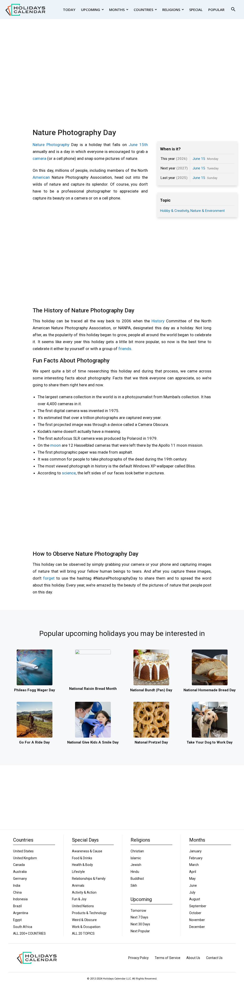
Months (117, 9)
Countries (143, 9)
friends (124, 348)
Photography (57, 144)
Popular (216, 9)
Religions (171, 9)
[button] (233, 10)
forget (49, 578)
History (158, 321)
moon (55, 445)
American (41, 177)
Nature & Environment (207, 211)
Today (69, 9)
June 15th (138, 144)
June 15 (199, 159)
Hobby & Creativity (174, 211)
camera (39, 158)
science (69, 473)
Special (196, 9)
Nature (39, 144)
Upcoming (90, 9)
